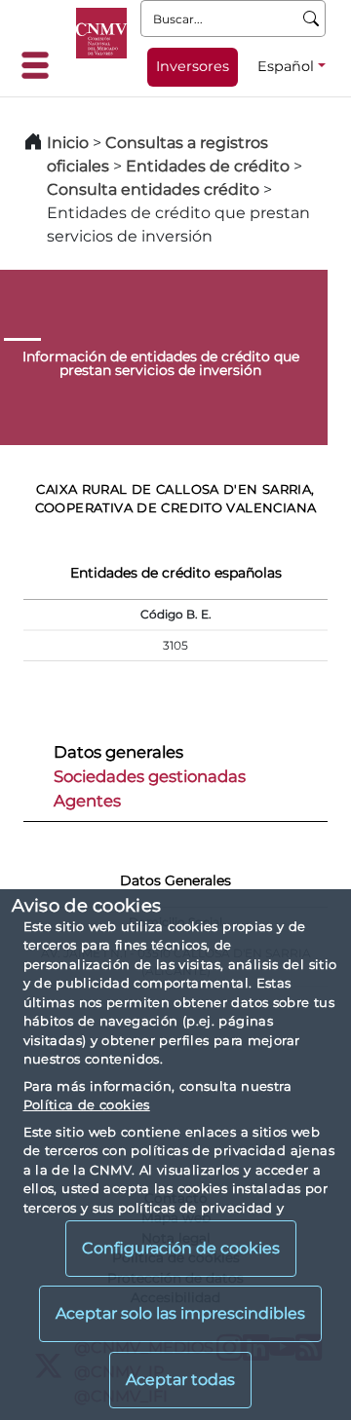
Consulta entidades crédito (153, 189)
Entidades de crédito (208, 166)
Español (285, 66)
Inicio (68, 142)
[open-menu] (40, 65)
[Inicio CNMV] (101, 33)
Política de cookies (86, 1104)
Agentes (87, 800)
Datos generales (118, 752)
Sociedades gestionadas (150, 776)
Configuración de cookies (181, 1248)
